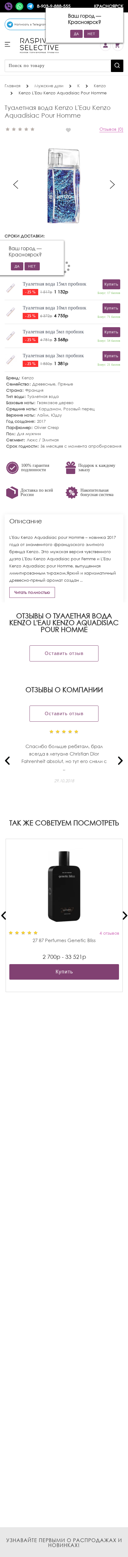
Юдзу (56, 415)
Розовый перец (78, 409)
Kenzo (28, 378)
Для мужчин (29, 433)
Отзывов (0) (111, 129)
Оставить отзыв (64, 653)
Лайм (42, 415)
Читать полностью (32, 592)
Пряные (65, 384)
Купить (64, 971)
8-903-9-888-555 (54, 6)
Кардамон (50, 409)
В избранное (71, 130)
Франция (34, 390)
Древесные (43, 384)
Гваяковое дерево (55, 402)
